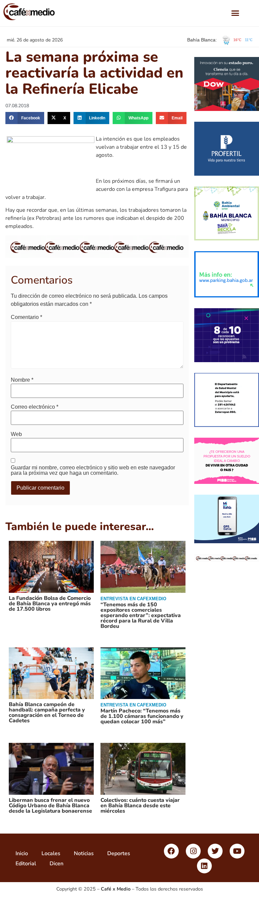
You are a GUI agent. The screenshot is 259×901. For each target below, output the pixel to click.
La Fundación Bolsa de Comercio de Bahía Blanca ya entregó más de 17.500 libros (50, 603)
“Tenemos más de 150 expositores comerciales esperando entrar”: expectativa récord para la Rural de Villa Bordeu (140, 615)
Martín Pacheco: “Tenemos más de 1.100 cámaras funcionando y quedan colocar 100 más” (141, 716)
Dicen (56, 863)
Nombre (22, 380)
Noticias (84, 853)
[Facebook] (171, 851)
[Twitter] (215, 851)
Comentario (26, 317)
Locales (50, 853)
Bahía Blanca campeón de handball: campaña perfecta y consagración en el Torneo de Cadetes (47, 712)
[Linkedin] (204, 866)
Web (16, 434)
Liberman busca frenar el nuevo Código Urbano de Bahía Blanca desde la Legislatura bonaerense (50, 805)
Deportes (118, 853)
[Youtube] (237, 851)
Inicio (22, 853)
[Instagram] (193, 851)
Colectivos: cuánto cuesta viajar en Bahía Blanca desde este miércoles (140, 805)
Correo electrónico (34, 407)
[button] (235, 13)
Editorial (26, 863)
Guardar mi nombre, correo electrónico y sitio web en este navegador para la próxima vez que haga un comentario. (93, 470)
